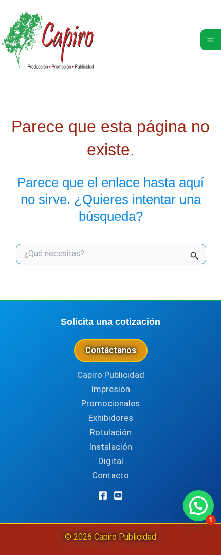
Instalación (110, 446)
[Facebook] (102, 495)
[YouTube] (118, 495)
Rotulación (111, 432)
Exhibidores (110, 418)
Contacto (110, 475)
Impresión (110, 389)
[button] (198, 505)
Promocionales (110, 403)
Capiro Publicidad (110, 374)
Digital (110, 461)
